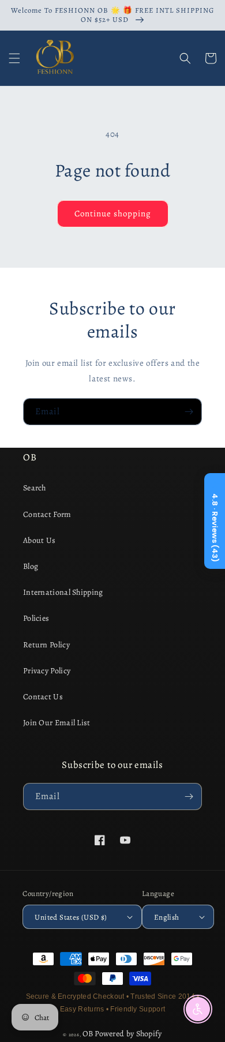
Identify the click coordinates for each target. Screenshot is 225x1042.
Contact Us (43, 696)
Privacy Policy (46, 670)
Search (34, 487)
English (166, 917)
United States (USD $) (71, 917)
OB (87, 1033)
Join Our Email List (57, 722)
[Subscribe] (188, 411)
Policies (36, 618)
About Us (39, 540)
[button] (14, 58)
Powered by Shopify (128, 1033)
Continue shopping (112, 213)
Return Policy (46, 644)
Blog (30, 566)
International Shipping (63, 592)
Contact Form (47, 514)
